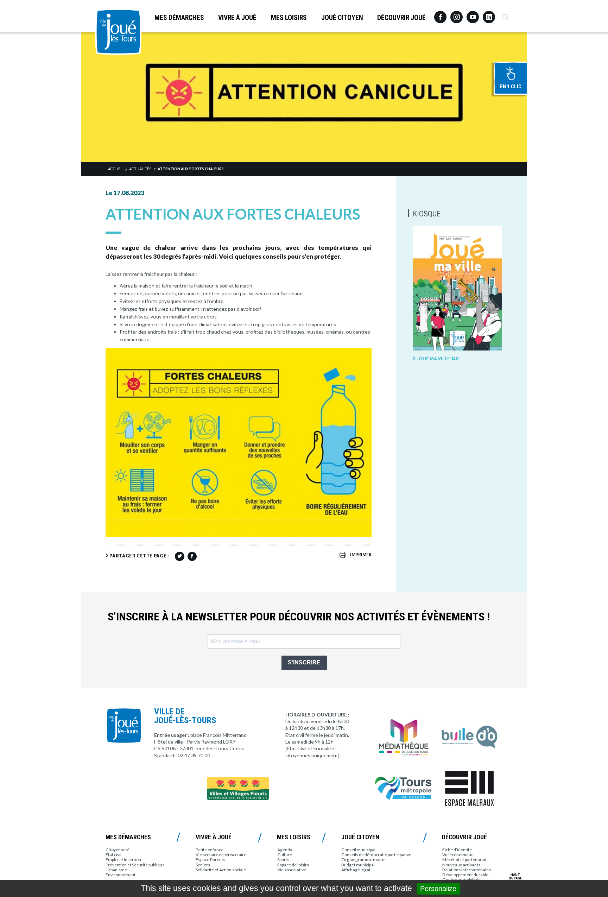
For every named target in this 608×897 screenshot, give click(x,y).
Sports (283, 859)
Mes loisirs (289, 18)
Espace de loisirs (293, 864)
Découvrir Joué (401, 18)
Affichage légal (355, 869)
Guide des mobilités (461, 879)
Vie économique (458, 854)
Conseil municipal (358, 849)
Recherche (505, 14)
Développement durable (465, 874)
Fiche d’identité (457, 849)
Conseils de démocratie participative (376, 854)
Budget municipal (358, 864)
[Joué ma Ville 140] (457, 288)
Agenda (284, 849)
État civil (113, 854)
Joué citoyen (342, 18)
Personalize (438, 888)
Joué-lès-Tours (118, 31)
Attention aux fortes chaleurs (191, 169)
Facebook (440, 14)
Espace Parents (210, 859)
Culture (284, 854)
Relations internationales (466, 869)
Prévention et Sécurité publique (135, 864)
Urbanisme (116, 869)
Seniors (203, 864)
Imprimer (361, 554)
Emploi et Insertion (123, 859)
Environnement (120, 874)
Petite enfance (209, 849)
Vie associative (291, 869)
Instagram (456, 14)
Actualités (140, 169)
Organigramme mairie (363, 859)
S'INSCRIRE (304, 662)
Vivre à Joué (237, 18)
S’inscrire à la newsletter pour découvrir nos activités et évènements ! (299, 616)
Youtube (473, 14)
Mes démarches (179, 18)
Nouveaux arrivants (461, 864)
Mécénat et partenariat (464, 859)
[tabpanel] (304, 97)
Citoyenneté (117, 849)
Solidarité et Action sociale (221, 869)
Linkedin (489, 14)
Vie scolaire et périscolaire (221, 854)
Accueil (115, 169)
